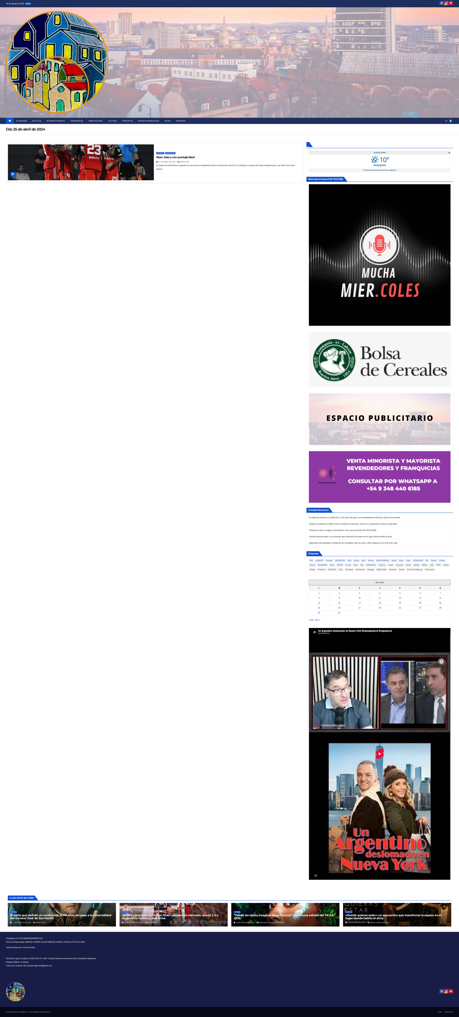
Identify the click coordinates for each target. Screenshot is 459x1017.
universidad (429, 569)
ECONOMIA (322, 565)
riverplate (349, 569)
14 (440, 598)
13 (420, 598)
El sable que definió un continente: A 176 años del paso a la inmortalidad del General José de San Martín (354, 518)
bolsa (401, 560)
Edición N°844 (170, 153)
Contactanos (448, 1012)
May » (317, 620)
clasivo (433, 560)
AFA (311, 560)
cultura (312, 565)
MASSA (416, 565)
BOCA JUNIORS (383, 560)
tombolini (392, 569)
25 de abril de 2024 (167, 162)
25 (380, 608)
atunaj (356, 560)
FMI (361, 565)
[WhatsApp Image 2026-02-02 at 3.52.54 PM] (380, 255)
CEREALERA (418, 560)
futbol (390, 565)
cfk (427, 560)
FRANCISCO (371, 565)
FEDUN (340, 565)
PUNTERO (332, 569)
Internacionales (56, 121)
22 (319, 608)
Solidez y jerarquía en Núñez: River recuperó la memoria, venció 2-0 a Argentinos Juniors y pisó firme (353, 524)
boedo (394, 560)
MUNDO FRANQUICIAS (148, 121)
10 (359, 598)
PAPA (438, 565)
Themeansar (45, 1012)
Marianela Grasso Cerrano (271, 922)
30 (339, 613)
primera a (321, 569)
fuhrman (382, 565)
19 (400, 603)
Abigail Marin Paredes (380, 922)
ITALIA (408, 565)
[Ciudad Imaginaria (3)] (380, 419)
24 (359, 608)
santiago (370, 569)
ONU (432, 565)
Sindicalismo (96, 121)
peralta (446, 565)
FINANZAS (181, 121)
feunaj (348, 565)
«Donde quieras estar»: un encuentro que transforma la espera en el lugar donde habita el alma (350, 537)
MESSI (424, 565)
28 (440, 608)
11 (380, 598)
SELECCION (381, 569)
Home (440, 1012)
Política (36, 121)
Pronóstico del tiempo (379, 170)
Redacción (184, 162)
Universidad (76, 121)
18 (380, 603)
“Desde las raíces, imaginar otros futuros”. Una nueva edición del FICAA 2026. (343, 530)
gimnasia (399, 565)
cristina (442, 560)
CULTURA (13, 912)
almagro (329, 560)
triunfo (401, 569)
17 (359, 603)
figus (355, 565)
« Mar (311, 620)
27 (420, 608)
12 (400, 598)
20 (420, 603)
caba (408, 560)
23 (339, 608)
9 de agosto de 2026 (357, 922)
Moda (168, 121)
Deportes (127, 121)
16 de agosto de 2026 (245, 922)
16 (339, 603)
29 (319, 613)
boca (363, 560)
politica (312, 569)
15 (319, 603)
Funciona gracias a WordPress (17, 1012)
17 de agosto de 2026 (22, 922)
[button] (446, 121)
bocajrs (371, 560)
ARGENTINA (340, 560)
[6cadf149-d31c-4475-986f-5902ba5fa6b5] (380, 360)
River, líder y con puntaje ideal (175, 157)
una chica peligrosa (414, 569)
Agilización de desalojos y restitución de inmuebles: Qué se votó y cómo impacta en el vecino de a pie (353, 543)
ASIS (349, 560)
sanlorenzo (360, 569)
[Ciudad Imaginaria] (380, 477)
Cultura (112, 121)
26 (400, 608)
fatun (332, 565)
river (341, 569)
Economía (21, 121)
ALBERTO (319, 560)
